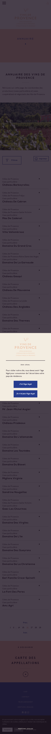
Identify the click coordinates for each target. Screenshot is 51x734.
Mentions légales (25, 729)
